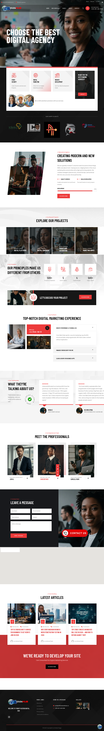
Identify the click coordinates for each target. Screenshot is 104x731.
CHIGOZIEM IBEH (14, 479)
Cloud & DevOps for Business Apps (65, 358)
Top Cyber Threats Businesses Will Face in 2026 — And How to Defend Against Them (51, 632)
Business (62, 248)
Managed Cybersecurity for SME (64, 350)
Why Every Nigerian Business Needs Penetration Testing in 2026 (21, 632)
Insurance (20, 248)
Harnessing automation (40, 249)
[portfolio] (17, 240)
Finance (16, 248)
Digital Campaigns (20, 250)
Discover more (85, 297)
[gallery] (79, 706)
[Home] (11, 8)
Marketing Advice (66, 250)
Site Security (15, 626)
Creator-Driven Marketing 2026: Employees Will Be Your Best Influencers (82, 632)
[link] (20, 461)
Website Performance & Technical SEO (66, 328)
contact (82, 94)
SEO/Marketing (77, 626)
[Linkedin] (102, 2)
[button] (95, 241)
